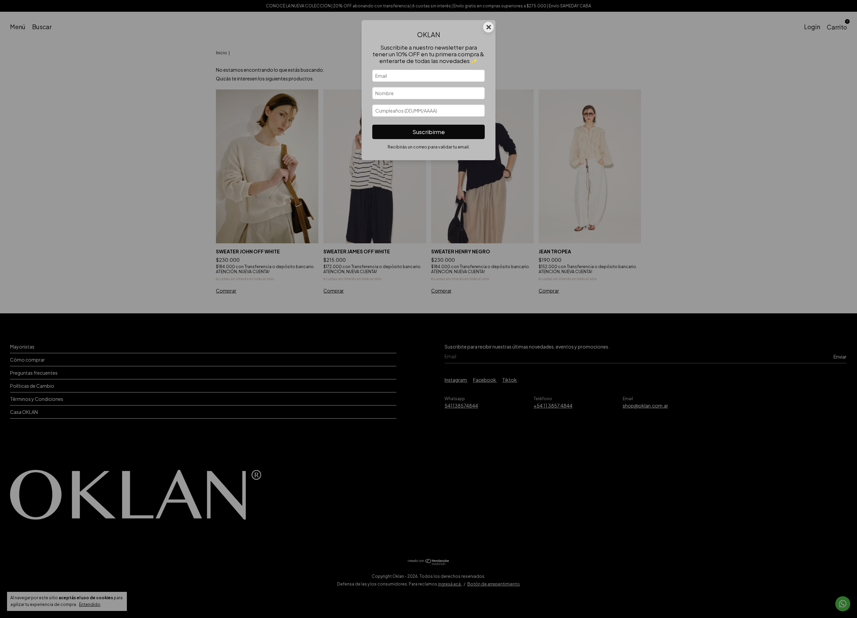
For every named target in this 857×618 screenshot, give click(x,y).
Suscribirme (428, 131)
